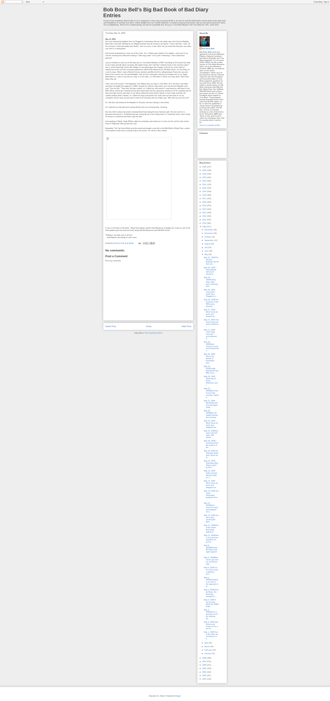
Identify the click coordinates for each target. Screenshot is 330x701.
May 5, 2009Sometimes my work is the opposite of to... (211, 582)
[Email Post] (139, 243)
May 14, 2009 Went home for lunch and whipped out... (211, 484)
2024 (204, 174)
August (207, 244)
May (206, 254)
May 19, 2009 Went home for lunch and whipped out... (211, 424)
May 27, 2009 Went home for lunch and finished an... (211, 313)
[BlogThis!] (146, 243)
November (208, 233)
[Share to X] (149, 243)
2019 (204, 191)
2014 (204, 209)
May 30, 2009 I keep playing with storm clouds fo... (210, 270)
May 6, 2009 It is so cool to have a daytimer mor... (211, 570)
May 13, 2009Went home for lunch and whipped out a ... (211, 507)
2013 (204, 213)
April (206, 643)
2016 (204, 202)
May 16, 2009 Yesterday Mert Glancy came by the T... (211, 464)
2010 (204, 223)
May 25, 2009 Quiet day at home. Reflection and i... (211, 380)
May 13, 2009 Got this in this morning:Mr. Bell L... (211, 518)
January (208, 653)
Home (149, 326)
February (208, 650)
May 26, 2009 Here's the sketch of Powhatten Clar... (209, 358)
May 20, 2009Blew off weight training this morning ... (211, 414)
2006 (204, 665)
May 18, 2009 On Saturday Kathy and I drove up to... (211, 454)
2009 (204, 227)
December (208, 230)
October (208, 237)
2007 (204, 661)
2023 (204, 177)
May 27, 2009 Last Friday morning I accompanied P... (210, 334)
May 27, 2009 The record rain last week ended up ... (211, 323)
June (206, 251)
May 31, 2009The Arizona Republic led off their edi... (211, 260)
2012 (204, 216)
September (209, 240)
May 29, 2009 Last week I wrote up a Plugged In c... (211, 293)
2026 (204, 167)
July (206, 247)
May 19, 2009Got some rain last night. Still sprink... (211, 434)
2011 (204, 220)
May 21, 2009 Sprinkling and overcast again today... (211, 404)
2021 (204, 184)
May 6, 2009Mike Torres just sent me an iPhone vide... (211, 560)
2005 (204, 668)
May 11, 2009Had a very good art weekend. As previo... (211, 538)
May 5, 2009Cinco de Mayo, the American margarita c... (211, 593)
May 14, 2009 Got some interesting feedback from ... (211, 495)
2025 (204, 170)
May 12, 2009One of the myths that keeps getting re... (211, 528)
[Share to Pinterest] (153, 243)
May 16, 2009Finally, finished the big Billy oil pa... (211, 369)
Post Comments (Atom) (153, 333)
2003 (204, 675)
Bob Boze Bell (208, 48)
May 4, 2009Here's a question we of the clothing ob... (211, 614)
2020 (204, 188)
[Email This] (144, 243)
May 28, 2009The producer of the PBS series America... (211, 303)
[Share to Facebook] (151, 243)
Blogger (178, 696)
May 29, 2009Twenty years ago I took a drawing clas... (211, 281)
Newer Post (110, 326)
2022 (204, 181)
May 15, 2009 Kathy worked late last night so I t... (210, 474)
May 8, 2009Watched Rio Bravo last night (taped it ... (210, 549)
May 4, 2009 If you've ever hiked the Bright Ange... (211, 603)
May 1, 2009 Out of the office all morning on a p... (211, 635)
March (207, 646)
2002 (204, 679)
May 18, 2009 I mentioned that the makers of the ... (211, 444)
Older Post (186, 326)
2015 (204, 205)
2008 (204, 658)
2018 (204, 195)
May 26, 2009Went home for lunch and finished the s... (211, 346)
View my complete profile (209, 125)
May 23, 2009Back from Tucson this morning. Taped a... (211, 392)
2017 (204, 198)
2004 (204, 672)
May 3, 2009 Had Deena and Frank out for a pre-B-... (211, 625)
